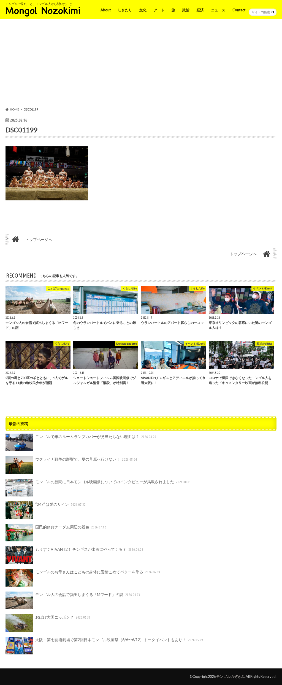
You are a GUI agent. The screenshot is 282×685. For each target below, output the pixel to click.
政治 (185, 10)
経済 (200, 10)
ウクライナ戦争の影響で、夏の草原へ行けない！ (86, 459)
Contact (238, 10)
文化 (143, 10)
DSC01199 (21, 130)
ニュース (218, 10)
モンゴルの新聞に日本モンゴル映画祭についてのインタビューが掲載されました (113, 481)
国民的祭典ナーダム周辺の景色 (70, 527)
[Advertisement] (141, 64)
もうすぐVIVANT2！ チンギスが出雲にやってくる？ (89, 549)
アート (159, 10)
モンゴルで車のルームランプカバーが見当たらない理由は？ (95, 436)
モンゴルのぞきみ (230, 676)
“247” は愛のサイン (60, 504)
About (106, 10)
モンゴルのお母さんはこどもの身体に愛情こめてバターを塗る (97, 572)
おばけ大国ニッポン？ (63, 617)
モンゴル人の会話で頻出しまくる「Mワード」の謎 (87, 594)
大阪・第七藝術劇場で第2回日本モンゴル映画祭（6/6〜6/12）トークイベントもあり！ (119, 639)
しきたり (125, 10)
